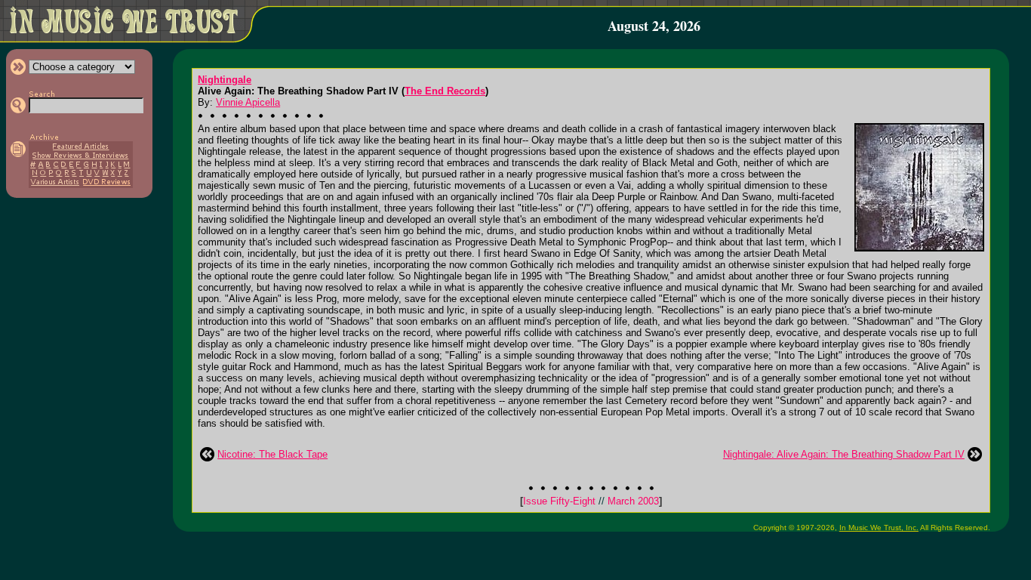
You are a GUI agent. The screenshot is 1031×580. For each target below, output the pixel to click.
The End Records (445, 91)
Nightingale (224, 79)
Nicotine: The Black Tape (272, 454)
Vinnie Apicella (248, 102)
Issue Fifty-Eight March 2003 (591, 501)
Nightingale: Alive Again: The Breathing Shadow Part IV (844, 454)
